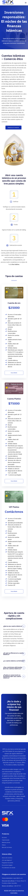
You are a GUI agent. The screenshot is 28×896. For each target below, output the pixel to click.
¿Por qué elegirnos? (7, 860)
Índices (4, 845)
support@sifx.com (18, 878)
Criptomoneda (5, 840)
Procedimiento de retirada (8, 867)
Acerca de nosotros (7, 857)
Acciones (4, 837)
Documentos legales (7, 865)
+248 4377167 (17, 886)
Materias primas (6, 842)
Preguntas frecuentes (7, 862)
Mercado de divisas (7, 847)
